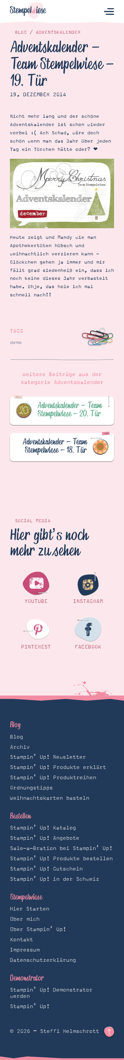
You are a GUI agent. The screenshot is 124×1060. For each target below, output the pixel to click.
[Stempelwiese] (28, 11)
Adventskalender (58, 32)
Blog (21, 32)
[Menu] (109, 12)
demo (16, 342)
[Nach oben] (109, 1032)
